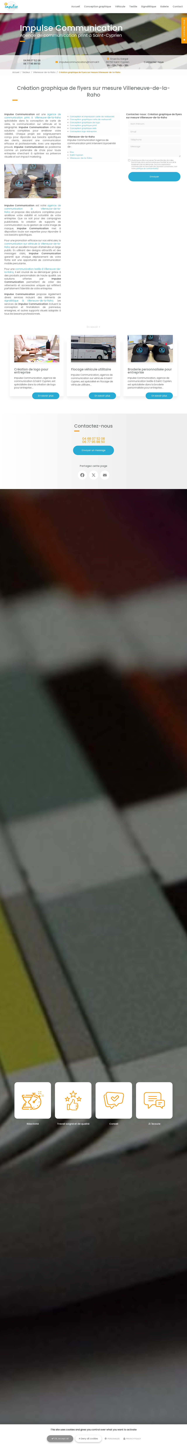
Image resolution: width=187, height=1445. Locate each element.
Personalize (113, 1438)
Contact (178, 6)
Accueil (75, 6)
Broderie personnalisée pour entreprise (150, 370)
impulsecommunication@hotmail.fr (79, 62)
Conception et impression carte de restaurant (92, 116)
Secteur (26, 72)
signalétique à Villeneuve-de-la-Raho (28, 300)
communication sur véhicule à (22, 243)
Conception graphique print (83, 125)
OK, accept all (61, 1438)
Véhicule (120, 6)
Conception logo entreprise (83, 131)
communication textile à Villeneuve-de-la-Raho (32, 270)
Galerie (164, 6)
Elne (72, 152)
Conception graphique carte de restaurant (90, 119)
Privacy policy (133, 1438)
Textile (133, 6)
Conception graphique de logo (85, 122)
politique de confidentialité (147, 168)
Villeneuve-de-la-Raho (44, 72)
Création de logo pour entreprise (31, 370)
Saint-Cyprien (76, 155)
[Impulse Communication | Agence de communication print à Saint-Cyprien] (11, 6)
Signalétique (148, 6)
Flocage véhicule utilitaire (91, 369)
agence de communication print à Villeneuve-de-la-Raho (32, 116)
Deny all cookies (89, 1438)
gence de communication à (32, 207)
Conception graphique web (83, 128)
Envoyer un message (93, 450)
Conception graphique (97, 6)
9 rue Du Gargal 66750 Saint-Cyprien (117, 62)
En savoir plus (45, 395)
